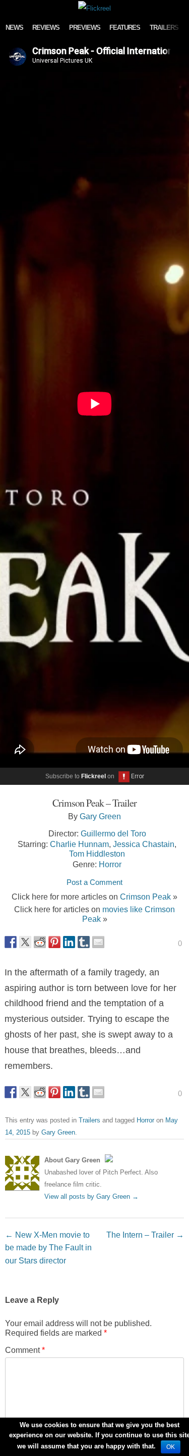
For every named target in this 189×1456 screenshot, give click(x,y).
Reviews (45, 27)
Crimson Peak (145, 896)
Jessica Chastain (143, 844)
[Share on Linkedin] (69, 942)
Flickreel (93, 776)
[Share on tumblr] (84, 942)
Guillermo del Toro (113, 833)
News (14, 27)
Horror (110, 864)
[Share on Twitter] (25, 942)
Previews (84, 27)
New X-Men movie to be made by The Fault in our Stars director (48, 1247)
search (179, 7)
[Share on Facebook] (11, 942)
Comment (25, 1349)
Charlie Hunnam (79, 844)
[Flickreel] (94, 8)
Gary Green (100, 816)
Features (124, 27)
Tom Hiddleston (97, 853)
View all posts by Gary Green (91, 1196)
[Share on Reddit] (40, 942)
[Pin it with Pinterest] (54, 942)
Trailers (164, 27)
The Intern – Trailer (145, 1234)
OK (170, 1446)
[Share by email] (98, 942)
